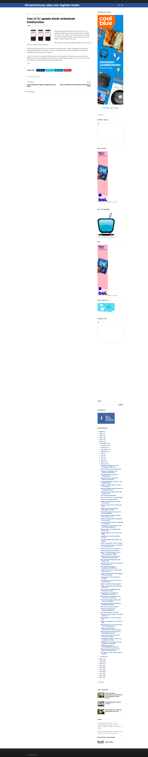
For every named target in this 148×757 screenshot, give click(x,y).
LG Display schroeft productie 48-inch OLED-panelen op (111, 526)
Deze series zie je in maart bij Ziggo (112, 497)
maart (103, 462)
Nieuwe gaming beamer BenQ (110, 550)
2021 (101, 442)
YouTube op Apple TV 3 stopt (109, 612)
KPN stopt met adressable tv (110, 607)
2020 (101, 659)
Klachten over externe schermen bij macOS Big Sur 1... (112, 563)
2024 (101, 435)
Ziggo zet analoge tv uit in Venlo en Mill (112, 621)
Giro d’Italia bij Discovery (108, 495)
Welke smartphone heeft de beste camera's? (111, 586)
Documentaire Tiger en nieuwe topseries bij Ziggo (110, 635)
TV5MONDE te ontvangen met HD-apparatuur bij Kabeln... (111, 642)
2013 (101, 673)
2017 (101, 665)
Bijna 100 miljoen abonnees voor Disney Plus (110, 560)
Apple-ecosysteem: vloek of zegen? (112, 543)
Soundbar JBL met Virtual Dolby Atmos (110, 536)
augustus (104, 451)
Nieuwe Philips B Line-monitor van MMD (111, 533)
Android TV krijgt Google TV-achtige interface (112, 614)
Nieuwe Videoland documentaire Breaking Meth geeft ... (111, 632)
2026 (101, 431)
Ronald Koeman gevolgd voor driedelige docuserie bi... (110, 593)
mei (102, 458)
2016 (101, 667)
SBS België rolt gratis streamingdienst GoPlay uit (110, 646)
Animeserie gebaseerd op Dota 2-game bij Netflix (111, 512)
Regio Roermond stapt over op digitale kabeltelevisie (110, 649)
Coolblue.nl (101, 115)
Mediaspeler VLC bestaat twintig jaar (111, 618)
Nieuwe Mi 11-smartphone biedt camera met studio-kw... (110, 597)
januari (103, 656)
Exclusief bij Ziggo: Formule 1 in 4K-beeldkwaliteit (111, 482)
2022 (101, 440)
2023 (101, 437)
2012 (101, 675)
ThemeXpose (33, 755)
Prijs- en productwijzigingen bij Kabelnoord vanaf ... (110, 590)
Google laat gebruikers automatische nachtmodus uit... (111, 628)
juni (102, 455)
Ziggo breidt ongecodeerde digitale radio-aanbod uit (112, 574)
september (104, 449)
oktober (103, 447)
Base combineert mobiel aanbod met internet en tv (111, 516)
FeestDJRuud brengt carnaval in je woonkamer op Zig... (111, 639)
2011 (101, 677)
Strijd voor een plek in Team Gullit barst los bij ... (111, 570)
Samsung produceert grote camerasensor (109, 475)
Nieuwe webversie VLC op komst (111, 548)
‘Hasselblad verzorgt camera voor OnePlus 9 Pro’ (111, 581)
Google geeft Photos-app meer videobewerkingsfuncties (110, 556)
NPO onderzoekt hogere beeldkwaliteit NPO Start (109, 567)
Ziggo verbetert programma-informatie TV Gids (110, 509)
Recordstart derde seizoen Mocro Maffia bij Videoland (111, 604)
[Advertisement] (110, 371)
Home (28, 14)
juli (102, 453)
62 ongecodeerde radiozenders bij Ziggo (111, 540)
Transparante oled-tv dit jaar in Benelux (110, 577)
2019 (101, 661)
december (104, 443)
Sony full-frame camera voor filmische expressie (109, 478)
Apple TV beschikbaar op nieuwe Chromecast (111, 502)
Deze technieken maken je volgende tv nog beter (112, 523)
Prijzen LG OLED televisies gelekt (111, 584)
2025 (101, 433)
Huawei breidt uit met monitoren (111, 469)
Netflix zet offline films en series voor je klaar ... (111, 485)
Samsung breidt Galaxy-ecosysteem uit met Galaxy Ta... (112, 545)
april (102, 460)
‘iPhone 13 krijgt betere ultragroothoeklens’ (108, 609)
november (104, 445)
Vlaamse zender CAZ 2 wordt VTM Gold (111, 505)
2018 (101, 663)
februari (103, 464)
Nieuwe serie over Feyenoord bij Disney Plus (110, 529)
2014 (101, 671)
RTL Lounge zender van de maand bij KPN (111, 653)
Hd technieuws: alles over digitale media (52, 5)
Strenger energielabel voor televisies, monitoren (109, 471)
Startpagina (101, 682)
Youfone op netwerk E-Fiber (109, 499)
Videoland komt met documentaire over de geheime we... (111, 625)
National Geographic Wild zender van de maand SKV (111, 600)
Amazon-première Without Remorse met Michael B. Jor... (112, 489)
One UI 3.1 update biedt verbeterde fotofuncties (111, 519)
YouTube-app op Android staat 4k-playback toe (111, 492)
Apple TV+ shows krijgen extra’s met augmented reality (110, 553)
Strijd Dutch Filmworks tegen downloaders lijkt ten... (110, 466)
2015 (101, 669)
